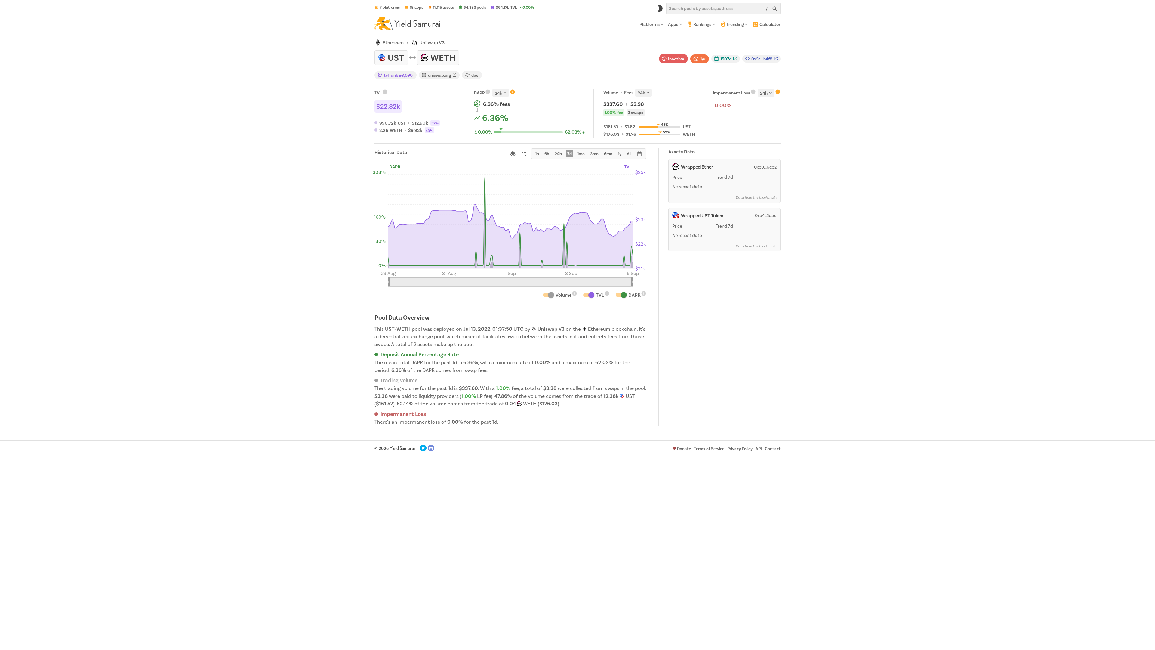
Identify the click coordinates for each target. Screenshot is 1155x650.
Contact (773, 448)
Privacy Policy (740, 448)
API (759, 448)
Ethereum (393, 42)
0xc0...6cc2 (765, 167)
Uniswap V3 (432, 42)
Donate (684, 448)
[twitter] (423, 448)
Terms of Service (709, 448)
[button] (725, 59)
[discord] (431, 448)
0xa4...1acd (766, 215)
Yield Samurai (402, 448)
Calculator (770, 24)
